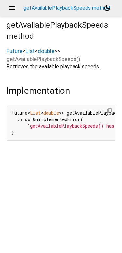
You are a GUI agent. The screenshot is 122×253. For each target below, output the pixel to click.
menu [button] (12, 8)
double (46, 51)
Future (14, 51)
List (30, 51)
